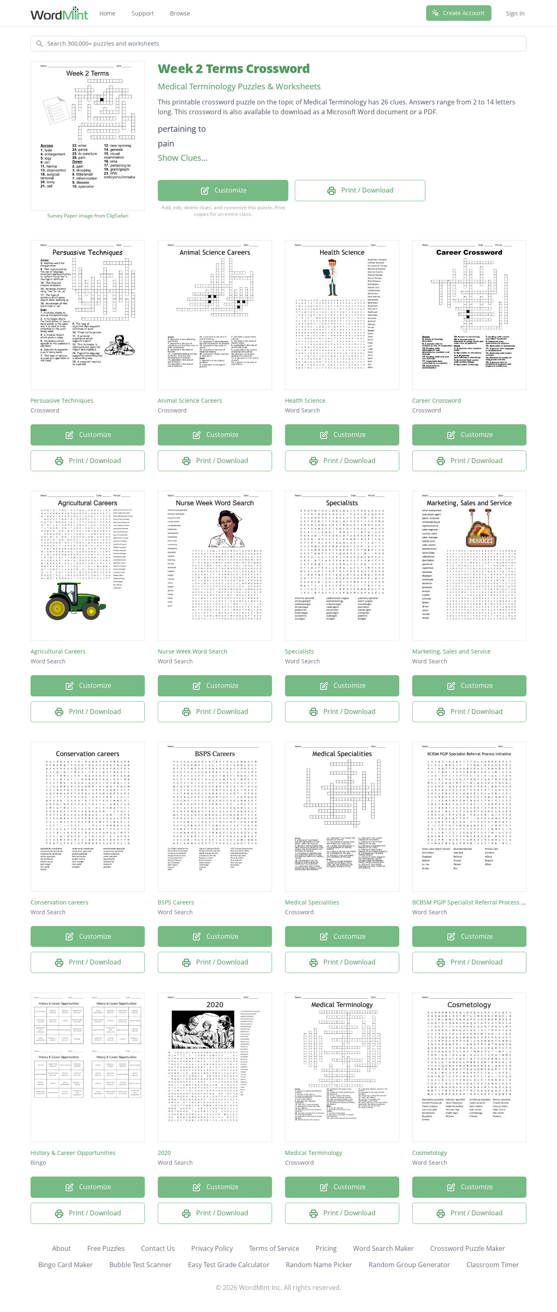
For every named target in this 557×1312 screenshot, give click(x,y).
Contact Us (158, 1248)
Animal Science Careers (190, 400)
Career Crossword (436, 400)
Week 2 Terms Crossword (234, 68)
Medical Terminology (313, 1153)
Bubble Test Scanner (140, 1264)
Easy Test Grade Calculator (229, 1264)
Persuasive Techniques (62, 400)
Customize (230, 190)
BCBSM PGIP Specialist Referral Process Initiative (478, 902)
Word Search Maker (383, 1248)
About (61, 1248)
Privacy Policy (212, 1248)
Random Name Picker (319, 1264)
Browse (180, 13)
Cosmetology (429, 1153)
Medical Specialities (312, 902)
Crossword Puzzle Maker (467, 1248)
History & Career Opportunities (73, 1153)
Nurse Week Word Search (193, 651)
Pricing (326, 1248)
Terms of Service (274, 1248)
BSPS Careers (176, 902)
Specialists (299, 651)
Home (107, 13)
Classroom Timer (492, 1264)
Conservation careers (59, 902)
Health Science (305, 400)
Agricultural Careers (58, 651)
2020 (164, 1153)
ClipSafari (117, 215)
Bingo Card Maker (65, 1264)
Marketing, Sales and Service (451, 651)
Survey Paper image (70, 216)
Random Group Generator (409, 1264)
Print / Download (366, 190)
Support (143, 13)
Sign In (515, 13)
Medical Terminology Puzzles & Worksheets (239, 86)
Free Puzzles (106, 1248)
